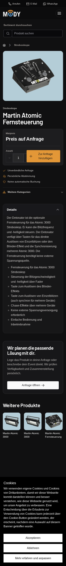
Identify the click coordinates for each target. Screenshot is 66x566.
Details (12, 209)
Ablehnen (33, 548)
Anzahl (9, 151)
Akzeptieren (33, 537)
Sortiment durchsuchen (18, 25)
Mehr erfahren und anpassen (33, 558)
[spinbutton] (18, 158)
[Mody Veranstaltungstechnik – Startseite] (12, 13)
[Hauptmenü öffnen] (59, 13)
